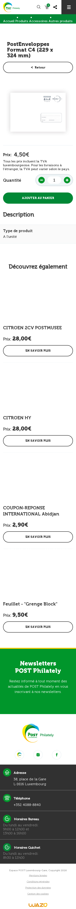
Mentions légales (38, 875)
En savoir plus (38, 350)
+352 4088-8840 (27, 805)
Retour (40, 67)
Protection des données (38, 887)
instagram (38, 755)
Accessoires (38, 21)
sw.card (48, 6)
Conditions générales (38, 881)
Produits (21, 21)
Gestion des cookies (38, 893)
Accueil (8, 21)
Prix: (7, 154)
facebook (56, 755)
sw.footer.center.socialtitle (19, 755)
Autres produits (60, 21)
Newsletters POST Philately (38, 667)
